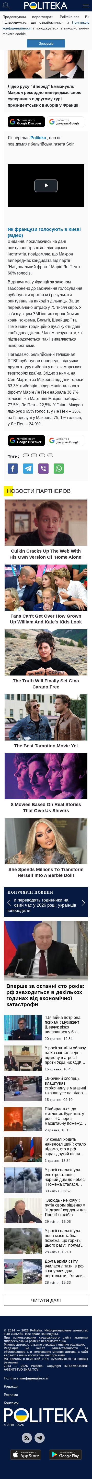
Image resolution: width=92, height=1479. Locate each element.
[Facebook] (13, 468)
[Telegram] (28, 468)
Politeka (38, 138)
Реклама (11, 1395)
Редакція (11, 1386)
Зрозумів (46, 43)
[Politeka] (46, 6)
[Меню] (86, 5)
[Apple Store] (25, 1454)
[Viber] (43, 468)
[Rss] (27, 1438)
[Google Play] (65, 1454)
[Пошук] (6, 5)
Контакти (11, 1403)
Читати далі (46, 1300)
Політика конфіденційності (26, 1378)
